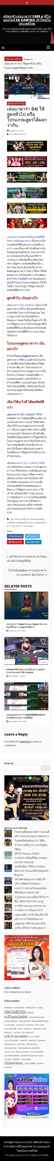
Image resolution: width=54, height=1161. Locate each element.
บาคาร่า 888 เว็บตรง (27, 1032)
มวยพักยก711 (23, 1040)
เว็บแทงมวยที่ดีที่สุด (30, 1063)
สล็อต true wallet (31, 1044)
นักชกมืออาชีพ (37, 1028)
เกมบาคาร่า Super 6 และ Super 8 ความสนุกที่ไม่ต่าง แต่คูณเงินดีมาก (26, 625)
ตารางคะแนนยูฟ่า (9, 1025)
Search (8, 763)
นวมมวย (19, 1028)
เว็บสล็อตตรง (16, 1059)
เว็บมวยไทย (7, 1059)
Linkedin (34, 541)
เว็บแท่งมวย (40, 1063)
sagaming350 (8, 1007)
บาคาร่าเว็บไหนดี (34, 1036)
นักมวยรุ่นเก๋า (8, 1032)
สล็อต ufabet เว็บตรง (10, 1048)
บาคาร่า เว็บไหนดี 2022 (11, 1040)
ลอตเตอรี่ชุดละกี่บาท (10, 1044)
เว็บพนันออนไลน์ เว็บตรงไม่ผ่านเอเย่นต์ (32, 1055)
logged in (25, 741)
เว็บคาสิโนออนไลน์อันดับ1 (11, 1055)
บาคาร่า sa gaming (16, 1036)
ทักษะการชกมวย (39, 1025)
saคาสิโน (40, 1007)
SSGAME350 (15, 1011)
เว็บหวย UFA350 (26, 1059)
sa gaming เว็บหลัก (30, 1007)
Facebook (16, 536)
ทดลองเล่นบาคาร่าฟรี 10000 (24, 1025)
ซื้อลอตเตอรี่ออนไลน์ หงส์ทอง (40, 1021)
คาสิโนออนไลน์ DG (24, 522)
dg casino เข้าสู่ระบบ (20, 519)
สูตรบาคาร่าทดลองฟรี (22, 1052)
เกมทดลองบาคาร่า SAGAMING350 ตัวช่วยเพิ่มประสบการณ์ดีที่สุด (26, 716)
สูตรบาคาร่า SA (16, 103)
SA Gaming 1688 (19, 1007)
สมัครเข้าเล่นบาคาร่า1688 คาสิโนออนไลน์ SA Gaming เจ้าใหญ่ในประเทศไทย (27, 20)
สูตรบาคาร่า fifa (9, 1052)
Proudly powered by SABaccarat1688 (27, 1155)
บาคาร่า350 (16, 1032)
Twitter (33, 536)
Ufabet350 (30, 1012)
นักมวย (44, 1028)
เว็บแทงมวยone (13, 1063)
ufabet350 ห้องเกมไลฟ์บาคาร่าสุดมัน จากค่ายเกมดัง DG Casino (25, 671)
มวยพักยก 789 (32, 1040)
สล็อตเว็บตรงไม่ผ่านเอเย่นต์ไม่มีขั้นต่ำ (29, 1048)
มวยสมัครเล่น (42, 1040)
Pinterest (16, 541)
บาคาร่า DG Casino (24, 526)
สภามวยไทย (21, 1044)
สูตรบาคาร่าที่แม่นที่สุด (36, 1052)
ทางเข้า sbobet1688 (10, 1028)
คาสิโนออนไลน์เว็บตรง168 (36, 1017)
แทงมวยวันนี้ (8, 1067)
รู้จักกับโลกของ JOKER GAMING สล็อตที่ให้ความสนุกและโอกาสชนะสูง (30, 858)
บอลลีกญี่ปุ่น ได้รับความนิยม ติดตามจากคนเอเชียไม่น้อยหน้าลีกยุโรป (31, 871)
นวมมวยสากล (27, 1028)
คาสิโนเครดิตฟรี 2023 (11, 1021)
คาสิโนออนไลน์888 (15, 1016)
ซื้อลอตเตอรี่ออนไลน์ (25, 1021)
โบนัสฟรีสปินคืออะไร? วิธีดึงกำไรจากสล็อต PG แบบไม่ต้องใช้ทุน (30, 845)
